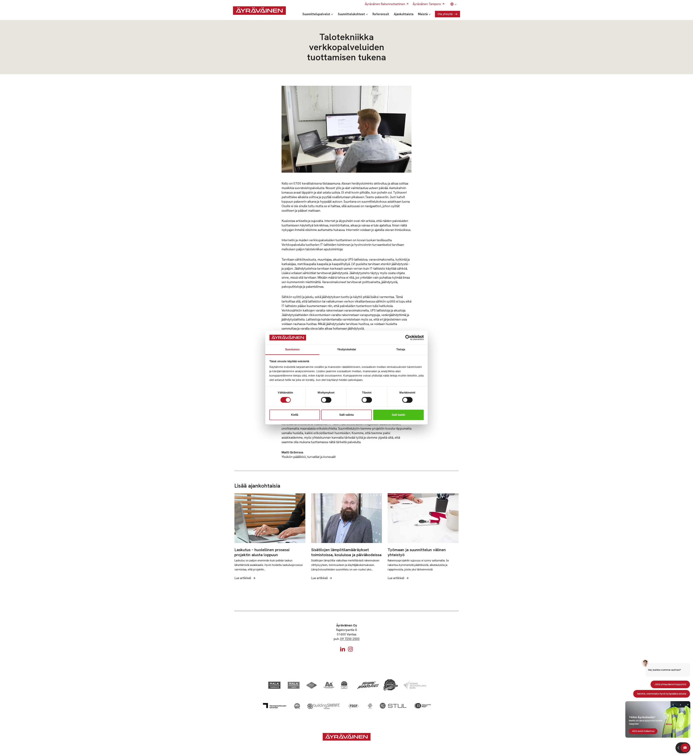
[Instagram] (350, 649)
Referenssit (380, 14)
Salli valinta (346, 414)
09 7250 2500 (350, 639)
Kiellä (294, 414)
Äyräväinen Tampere (427, 4)
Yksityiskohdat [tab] (346, 349)
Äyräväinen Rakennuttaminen (385, 4)
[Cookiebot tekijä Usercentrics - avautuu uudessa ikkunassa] (408, 337)
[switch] (326, 400)
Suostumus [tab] (292, 349)
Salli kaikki (398, 414)
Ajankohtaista (403, 14)
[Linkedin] (342, 649)
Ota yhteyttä (445, 14)
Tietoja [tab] (400, 349)
